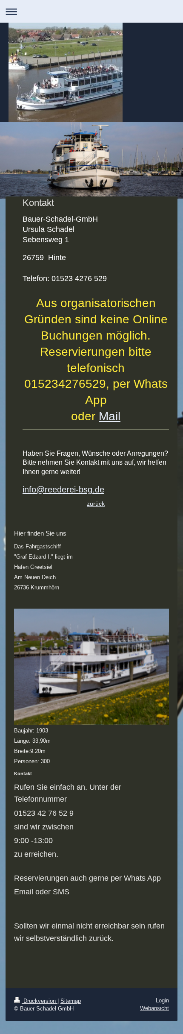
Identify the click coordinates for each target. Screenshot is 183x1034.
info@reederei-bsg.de (63, 489)
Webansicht (154, 1008)
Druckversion (39, 1001)
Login (162, 1000)
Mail (109, 416)
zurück (96, 503)
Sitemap (70, 1001)
